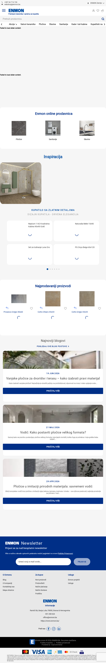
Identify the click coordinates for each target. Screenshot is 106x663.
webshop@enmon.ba (12, 4)
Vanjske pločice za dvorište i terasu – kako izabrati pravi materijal (53, 378)
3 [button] (52, 269)
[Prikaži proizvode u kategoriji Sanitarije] (52, 128)
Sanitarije (53, 139)
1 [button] (47, 269)
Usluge (70, 583)
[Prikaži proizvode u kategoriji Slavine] (87, 128)
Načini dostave (41, 590)
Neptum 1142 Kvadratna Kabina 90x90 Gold (39, 225)
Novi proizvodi (40, 580)
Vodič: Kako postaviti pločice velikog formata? (53, 432)
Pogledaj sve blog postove (52, 346)
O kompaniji (7, 583)
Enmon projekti (74, 580)
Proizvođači (39, 583)
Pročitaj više (53, 391)
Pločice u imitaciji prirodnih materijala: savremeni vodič (53, 486)
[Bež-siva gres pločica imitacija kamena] (87, 298)
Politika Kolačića (46, 643)
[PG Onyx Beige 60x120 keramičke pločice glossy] (63, 253)
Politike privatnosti (65, 553)
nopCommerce (56, 645)
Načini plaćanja (41, 587)
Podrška (38, 594)
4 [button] (54, 269)
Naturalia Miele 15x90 (84, 224)
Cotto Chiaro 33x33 (46, 312)
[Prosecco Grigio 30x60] (18, 298)
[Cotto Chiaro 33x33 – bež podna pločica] (52, 298)
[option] (29, 243)
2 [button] (50, 269)
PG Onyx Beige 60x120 (85, 247)
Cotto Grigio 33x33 (80, 312)
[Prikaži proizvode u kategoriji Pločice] (18, 128)
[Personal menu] (93, 10)
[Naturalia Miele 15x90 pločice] (63, 229)
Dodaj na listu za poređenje (7, 308)
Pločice (19, 139)
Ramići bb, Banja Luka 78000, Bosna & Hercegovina (50, 610)
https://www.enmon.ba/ (50, 621)
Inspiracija (53, 156)
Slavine (87, 139)
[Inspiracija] (20, 183)
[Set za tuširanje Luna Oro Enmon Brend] (17, 253)
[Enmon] (12, 543)
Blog (4, 580)
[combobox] (50, 19)
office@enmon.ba (50, 617)
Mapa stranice (8, 590)
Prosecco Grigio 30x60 (13, 312)
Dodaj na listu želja (31, 308)
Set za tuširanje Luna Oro (39, 247)
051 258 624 (50, 614)
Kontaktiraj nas (8, 587)
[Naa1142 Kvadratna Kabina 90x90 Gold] (17, 229)
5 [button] (56, 269)
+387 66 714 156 (10, 2)
